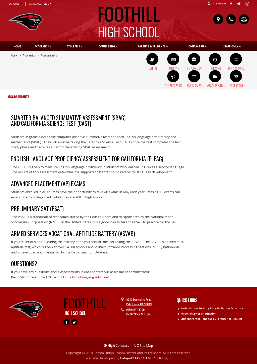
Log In (166, 358)
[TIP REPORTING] (173, 76)
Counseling (107, 46)
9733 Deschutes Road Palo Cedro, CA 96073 (139, 301)
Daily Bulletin (218, 308)
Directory (237, 308)
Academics (42, 46)
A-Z (143, 345)
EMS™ (150, 358)
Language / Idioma (40, 3)
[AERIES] (152, 59)
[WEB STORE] (236, 76)
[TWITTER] (239, 3)
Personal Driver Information (198, 313)
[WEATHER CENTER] (215, 76)
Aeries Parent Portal (193, 308)
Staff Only (230, 46)
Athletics (73, 46)
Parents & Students (151, 46)
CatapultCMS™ (131, 358)
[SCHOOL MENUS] (236, 59)
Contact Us (196, 46)
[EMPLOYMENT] (194, 59)
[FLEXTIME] (215, 59)
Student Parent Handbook (197, 319)
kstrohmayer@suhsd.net (90, 277)
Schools (14, 3)
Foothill (128, 19)
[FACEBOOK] (231, 3)
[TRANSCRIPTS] (194, 76)
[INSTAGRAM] (247, 3)
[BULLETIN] (173, 59)
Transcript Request (230, 319)
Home (17, 46)
